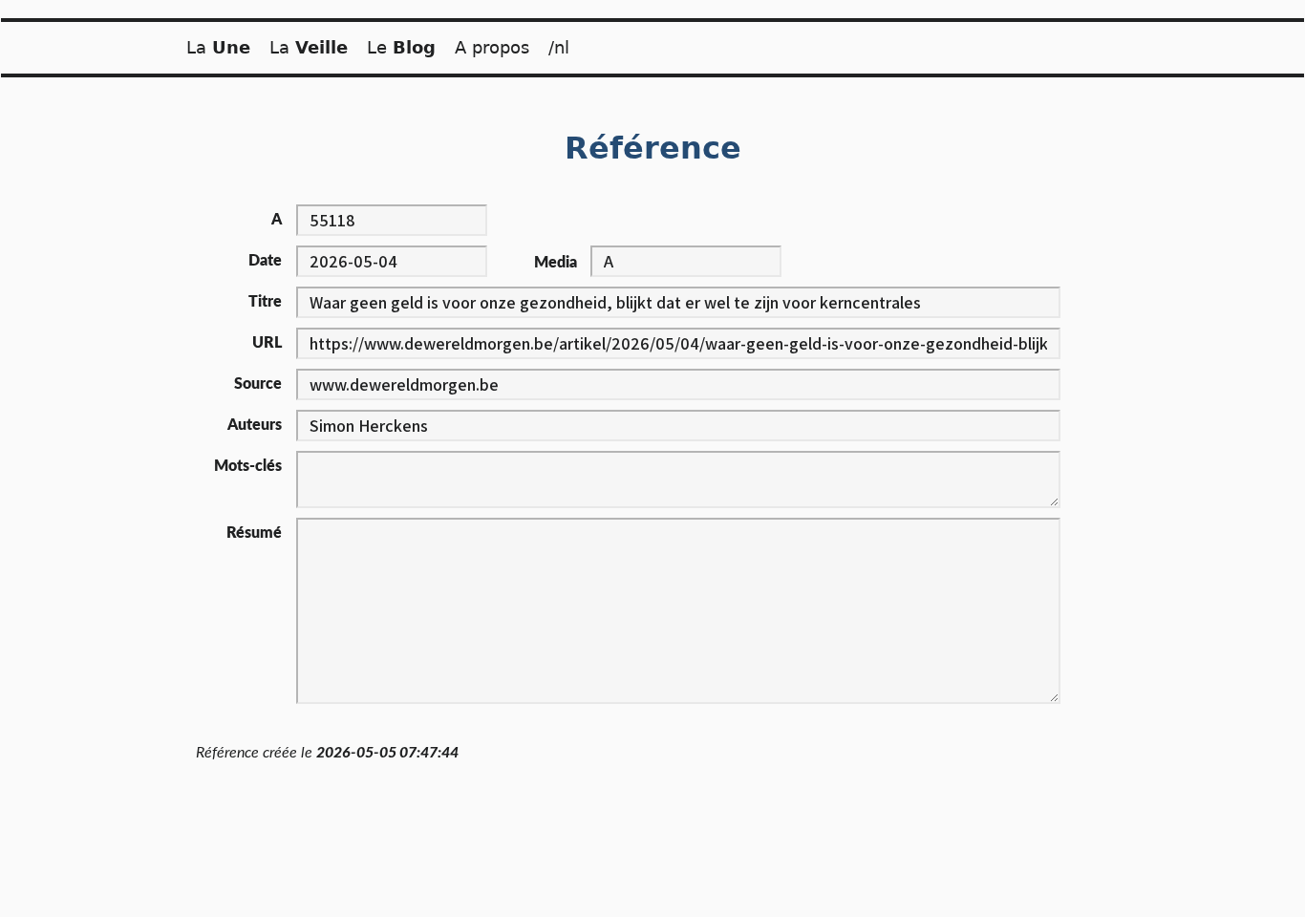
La (218, 47)
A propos (492, 47)
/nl (558, 47)
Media (555, 262)
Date (265, 260)
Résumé (254, 533)
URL (267, 343)
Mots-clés (248, 466)
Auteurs (254, 425)
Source (258, 384)
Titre (265, 301)
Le (401, 47)
